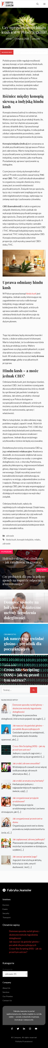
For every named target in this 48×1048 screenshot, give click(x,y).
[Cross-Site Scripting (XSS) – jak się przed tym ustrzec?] (24, 683)
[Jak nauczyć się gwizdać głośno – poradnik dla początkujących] (24, 652)
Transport (7, 917)
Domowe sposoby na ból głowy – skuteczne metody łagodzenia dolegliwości (24, 934)
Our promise (8, 996)
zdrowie (10, 535)
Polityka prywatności (24, 1041)
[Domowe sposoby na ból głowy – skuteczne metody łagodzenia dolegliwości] (24, 621)
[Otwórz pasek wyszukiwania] (37, 4)
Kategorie (7, 969)
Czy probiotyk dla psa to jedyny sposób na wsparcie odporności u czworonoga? (24, 580)
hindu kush (31, 293)
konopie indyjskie (25, 539)
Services (6, 992)
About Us (6, 988)
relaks (37, 539)
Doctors (6, 905)
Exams (5, 909)
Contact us (7, 1000)
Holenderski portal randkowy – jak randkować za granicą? (23, 560)
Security (6, 913)
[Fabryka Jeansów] (7, 4)
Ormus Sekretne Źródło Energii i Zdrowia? (28, 52)
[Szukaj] (33, 690)
